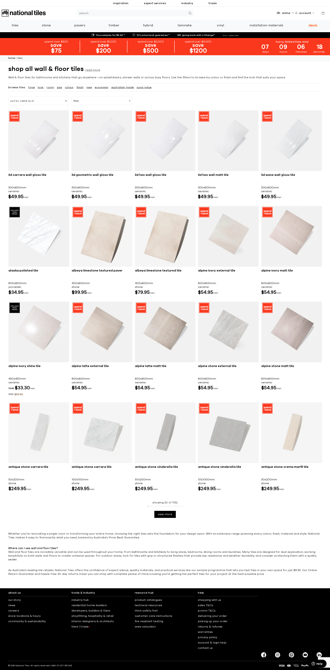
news (11, 605)
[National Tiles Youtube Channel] (305, 654)
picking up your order (213, 621)
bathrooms (139, 552)
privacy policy (207, 637)
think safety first (146, 610)
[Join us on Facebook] (263, 654)
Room (50, 87)
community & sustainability (27, 621)
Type (31, 87)
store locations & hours (24, 616)
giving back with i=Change (198, 35)
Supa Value (144, 87)
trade (212, 3)
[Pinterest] (291, 654)
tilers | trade (81, 626)
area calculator (145, 626)
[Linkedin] (319, 654)
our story (14, 600)
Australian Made (122, 87)
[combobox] (132, 13)
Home (11, 58)
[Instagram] (277, 654)
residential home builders (89, 605)
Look (41, 87)
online (286, 13)
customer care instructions (153, 616)
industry (187, 3)
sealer (12, 559)
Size (59, 87)
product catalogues (148, 600)
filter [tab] (76, 101)
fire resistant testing (149, 621)
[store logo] (24, 13)
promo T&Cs (207, 610)
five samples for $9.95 (110, 35)
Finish (80, 87)
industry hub (80, 600)
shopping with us (209, 600)
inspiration (120, 3)
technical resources (148, 605)
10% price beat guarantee (153, 35)
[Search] (190, 13)
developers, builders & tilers (91, 610)
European (101, 87)
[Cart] (323, 13)
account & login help (212, 642)
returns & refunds (210, 626)
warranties (205, 632)
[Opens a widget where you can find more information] (317, 664)
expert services (155, 3)
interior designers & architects (93, 621)
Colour (69, 87)
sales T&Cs (205, 605)
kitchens (160, 552)
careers (13, 610)
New (89, 87)
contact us (205, 648)
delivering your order (212, 616)
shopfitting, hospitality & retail (93, 616)
